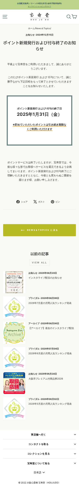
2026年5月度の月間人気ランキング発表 (50, 403)
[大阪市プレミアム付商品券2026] (14, 383)
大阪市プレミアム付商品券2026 (45, 378)
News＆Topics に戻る (42, 230)
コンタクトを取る (38, 444)
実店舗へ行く (38, 434)
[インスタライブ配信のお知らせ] (14, 282)
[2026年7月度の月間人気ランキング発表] (14, 307)
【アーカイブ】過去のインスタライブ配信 (51, 328)
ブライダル (34, 298)
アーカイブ (34, 323)
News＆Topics (42, 28)
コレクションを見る (38, 453)
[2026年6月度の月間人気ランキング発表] (14, 358)
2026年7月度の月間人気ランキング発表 (49, 303)
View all (39, 262)
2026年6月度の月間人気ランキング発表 (50, 353)
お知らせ (30, 34)
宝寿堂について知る (38, 463)
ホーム (31, 28)
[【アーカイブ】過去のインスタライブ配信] (14, 333)
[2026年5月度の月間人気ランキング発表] (14, 408)
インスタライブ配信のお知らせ (45, 277)
